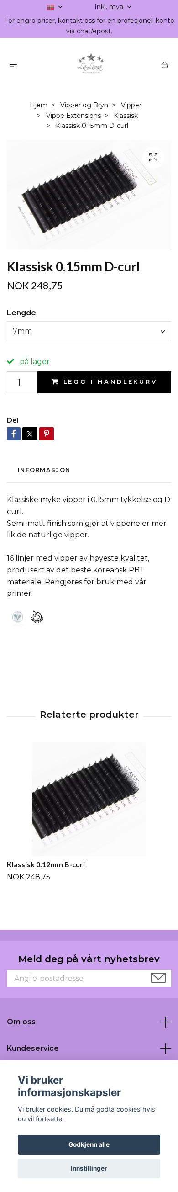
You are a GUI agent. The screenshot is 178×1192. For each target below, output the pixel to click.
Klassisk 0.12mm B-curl (46, 864)
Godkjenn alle (89, 1144)
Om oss (21, 1021)
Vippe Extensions (73, 115)
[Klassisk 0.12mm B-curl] (89, 799)
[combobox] (89, 331)
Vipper (131, 105)
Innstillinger (89, 1168)
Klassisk (126, 115)
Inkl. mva (109, 7)
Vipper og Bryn (84, 105)
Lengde (21, 312)
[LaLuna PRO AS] (90, 66)
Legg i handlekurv (110, 381)
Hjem (38, 105)
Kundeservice (33, 1048)
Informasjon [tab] (44, 469)
